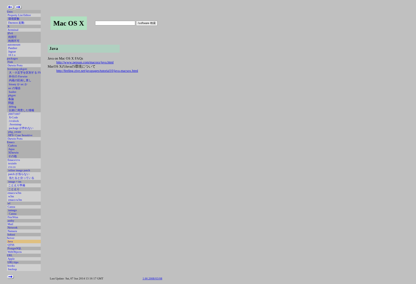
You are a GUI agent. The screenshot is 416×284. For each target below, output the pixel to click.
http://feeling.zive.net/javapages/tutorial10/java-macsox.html (97, 71)
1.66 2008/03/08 (152, 278)
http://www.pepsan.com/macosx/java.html (85, 62)
